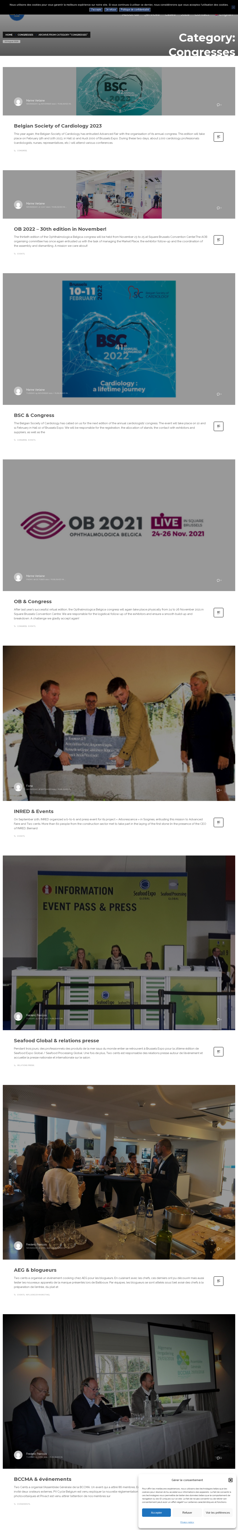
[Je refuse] (233, 7)
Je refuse (111, 9)
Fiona (29, 785)
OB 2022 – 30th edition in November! (60, 229)
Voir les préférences (218, 1512)
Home (9, 34)
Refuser (187, 1512)
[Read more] (218, 141)
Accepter (156, 1512)
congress (22, 151)
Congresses (25, 34)
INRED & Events (34, 811)
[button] (230, 1480)
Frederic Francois (36, 1015)
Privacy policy (187, 1522)
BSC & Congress (34, 415)
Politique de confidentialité (135, 9)
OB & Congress (33, 601)
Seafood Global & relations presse (56, 1041)
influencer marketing (37, 1295)
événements (23, 1504)
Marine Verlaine (35, 100)
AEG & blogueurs (35, 1270)
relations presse (25, 1065)
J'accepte (96, 9)
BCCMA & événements (42, 1479)
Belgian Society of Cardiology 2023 (58, 126)
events (21, 254)
